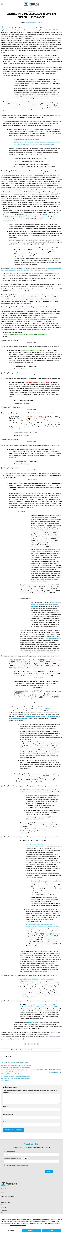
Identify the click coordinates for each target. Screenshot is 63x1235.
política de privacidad (22, 1165)
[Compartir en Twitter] (31, 1044)
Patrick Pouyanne (33, 1022)
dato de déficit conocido (52, 638)
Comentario (6, 1092)
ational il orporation (43, 934)
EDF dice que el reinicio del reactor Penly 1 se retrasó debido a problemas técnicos (37, 142)
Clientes (3, 1207)
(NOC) (52, 934)
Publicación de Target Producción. (35, 844)
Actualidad (31, 11)
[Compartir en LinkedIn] (34, 1044)
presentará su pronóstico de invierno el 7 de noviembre (32, 319)
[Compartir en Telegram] (37, 1044)
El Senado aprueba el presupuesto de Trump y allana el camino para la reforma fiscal (46, 604)
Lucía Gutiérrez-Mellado (25, 495)
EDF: (44, 215)
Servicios (3, 1205)
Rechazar (31, 1230)
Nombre (5, 1106)
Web (4, 1121)
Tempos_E (40, 22)
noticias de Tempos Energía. (52, 1036)
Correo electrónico (8, 1114)
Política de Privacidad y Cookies (18, 1225)
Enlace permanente (47, 1050)
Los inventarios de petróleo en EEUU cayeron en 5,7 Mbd (41, 789)
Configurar (10, 1230)
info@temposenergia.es (7, 1196)
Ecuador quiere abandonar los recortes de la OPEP (40, 909)
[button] (2, 4)
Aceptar (51, 1230)
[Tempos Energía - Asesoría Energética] (31, 4)
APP (2, 1212)
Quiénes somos (5, 1202)
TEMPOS (55, 30)
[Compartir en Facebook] (28, 1044)
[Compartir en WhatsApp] (25, 1044)
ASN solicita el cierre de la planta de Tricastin (26, 139)
